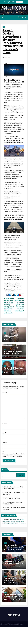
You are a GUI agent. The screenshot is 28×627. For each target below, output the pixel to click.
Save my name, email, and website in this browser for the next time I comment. (13, 455)
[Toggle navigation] (25, 17)
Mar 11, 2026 (8, 549)
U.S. (5, 349)
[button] (18, 17)
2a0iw (1, 624)
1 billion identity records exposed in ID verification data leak (13, 547)
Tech (5, 559)
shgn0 (21, 624)
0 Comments (18, 549)
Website (5, 442)
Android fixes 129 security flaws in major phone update (13, 563)
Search (4, 470)
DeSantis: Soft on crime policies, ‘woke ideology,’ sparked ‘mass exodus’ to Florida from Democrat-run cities (14, 521)
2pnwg (4, 624)
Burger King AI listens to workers (11, 498)
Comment (6, 392)
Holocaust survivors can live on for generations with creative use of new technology (19, 305)
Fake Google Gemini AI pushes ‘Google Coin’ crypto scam (14, 597)
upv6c (15, 624)
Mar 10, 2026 (8, 566)
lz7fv (18, 624)
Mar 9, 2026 (8, 599)
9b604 (10, 624)
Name (5, 423)
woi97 (7, 624)
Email (4, 433)
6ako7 (12, 624)
